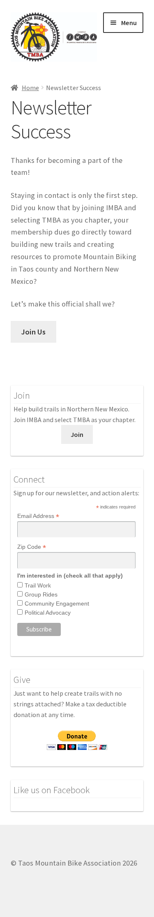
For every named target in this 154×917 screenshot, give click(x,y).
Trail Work (38, 585)
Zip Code (31, 547)
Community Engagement (57, 603)
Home (30, 88)
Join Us (33, 332)
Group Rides (41, 594)
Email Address (38, 516)
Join (77, 434)
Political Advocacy (48, 612)
